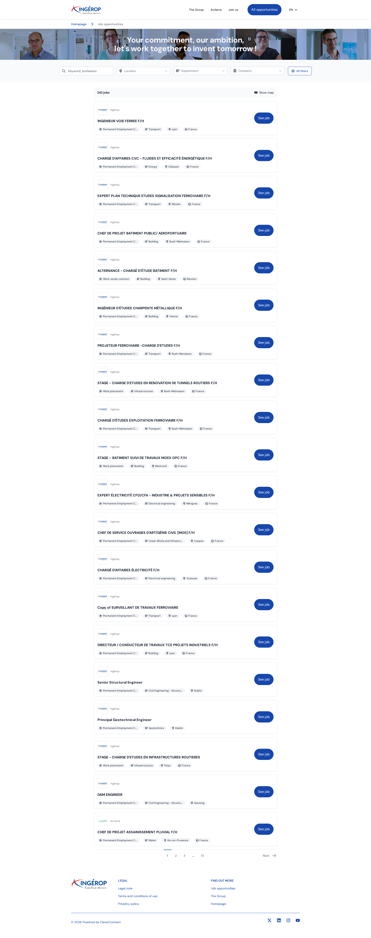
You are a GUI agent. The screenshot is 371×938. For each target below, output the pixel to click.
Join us (233, 10)
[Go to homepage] (86, 9)
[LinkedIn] (279, 920)
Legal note (125, 888)
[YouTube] (298, 920)
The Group (196, 10)
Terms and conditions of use (137, 896)
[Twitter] (269, 920)
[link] (264, 118)
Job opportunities (223, 888)
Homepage (218, 904)
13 (202, 856)
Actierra (216, 10)
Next (266, 856)
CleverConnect (110, 922)
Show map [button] (266, 92)
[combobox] (86, 71)
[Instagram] (288, 920)
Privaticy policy (128, 904)
